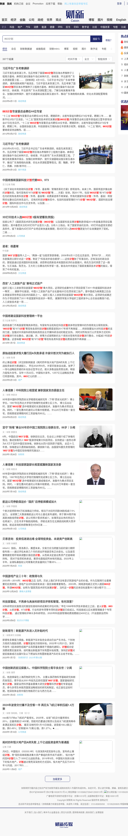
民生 (68, 26)
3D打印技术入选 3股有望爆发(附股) (28, 217)
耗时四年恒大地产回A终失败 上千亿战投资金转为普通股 (35, 742)
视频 (109, 20)
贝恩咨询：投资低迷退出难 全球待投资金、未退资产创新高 (37, 539)
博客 (91, 20)
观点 (58, 20)
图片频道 (22, 169)
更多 (4, 26)
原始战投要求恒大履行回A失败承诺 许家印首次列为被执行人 (38, 353)
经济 (13, 20)
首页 (4, 20)
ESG (76, 26)
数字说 (85, 26)
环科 (60, 26)
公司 (31, 20)
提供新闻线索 (78, 812)
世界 (49, 20)
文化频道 (22, 273)
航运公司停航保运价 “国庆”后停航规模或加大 (29, 501)
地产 (20, 26)
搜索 (95, 39)
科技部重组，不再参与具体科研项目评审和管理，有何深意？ (38, 601)
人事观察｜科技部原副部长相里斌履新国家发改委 (31, 464)
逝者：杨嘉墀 (10, 246)
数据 (2, 3)
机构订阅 (18, 3)
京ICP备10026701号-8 (56, 792)
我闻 (9, 3)
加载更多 (57, 779)
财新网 (21, 454)
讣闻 (123, 26)
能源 (44, 26)
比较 (94, 26)
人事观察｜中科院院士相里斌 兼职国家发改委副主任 (33, 390)
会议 (28, 3)
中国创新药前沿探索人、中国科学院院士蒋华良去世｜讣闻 (37, 668)
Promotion (38, 3)
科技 (12, 26)
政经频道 (22, 101)
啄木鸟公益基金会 (52, 812)
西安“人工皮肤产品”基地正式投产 (22, 283)
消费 (36, 26)
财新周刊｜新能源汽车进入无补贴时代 (25, 631)
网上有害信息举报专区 (76, 3)
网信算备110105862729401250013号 (85, 792)
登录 (119, 3)
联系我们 (90, 812)
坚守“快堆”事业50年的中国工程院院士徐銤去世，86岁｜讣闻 (38, 427)
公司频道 (21, 235)
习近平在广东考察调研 (15, 68)
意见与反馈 (66, 812)
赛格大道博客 (25, 591)
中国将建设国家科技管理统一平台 (22, 316)
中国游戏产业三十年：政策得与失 (22, 576)
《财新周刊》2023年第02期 (29, 657)
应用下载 (50, 3)
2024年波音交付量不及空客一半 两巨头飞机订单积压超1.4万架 (38, 706)
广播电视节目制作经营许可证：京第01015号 (66, 796)
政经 (40, 20)
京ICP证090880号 (37, 792)
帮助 (60, 3)
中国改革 (105, 26)
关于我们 (28, 812)
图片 (100, 20)
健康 (52, 26)
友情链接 (100, 812)
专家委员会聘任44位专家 (22, 111)
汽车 (28, 26)
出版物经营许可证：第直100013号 (103, 796)
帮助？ (109, 40)
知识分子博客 (23, 620)
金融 (22, 20)
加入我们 (38, 812)
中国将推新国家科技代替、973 (25, 180)
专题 (115, 26)
